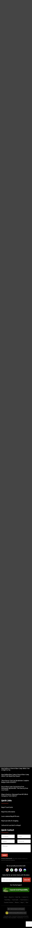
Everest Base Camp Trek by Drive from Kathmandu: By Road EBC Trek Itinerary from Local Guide (14, 788)
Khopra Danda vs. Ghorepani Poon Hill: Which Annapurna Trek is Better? (14, 795)
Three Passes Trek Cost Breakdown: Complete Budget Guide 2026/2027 (15, 781)
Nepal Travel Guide (7, 807)
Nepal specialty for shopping (9, 821)
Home (5, 897)
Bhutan (17, 902)
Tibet (26, 902)
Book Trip (18, 897)
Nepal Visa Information (8, 812)
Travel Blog (7, 899)
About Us (11, 897)
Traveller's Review (8, 902)
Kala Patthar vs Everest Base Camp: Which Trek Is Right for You (15, 769)
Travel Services (24, 899)
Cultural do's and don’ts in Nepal (11, 825)
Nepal (22, 902)
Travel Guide (15, 899)
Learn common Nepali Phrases (10, 816)
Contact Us (25, 897)
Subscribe (27, 880)
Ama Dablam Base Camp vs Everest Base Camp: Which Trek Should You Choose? (15, 775)
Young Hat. (26, 917)
